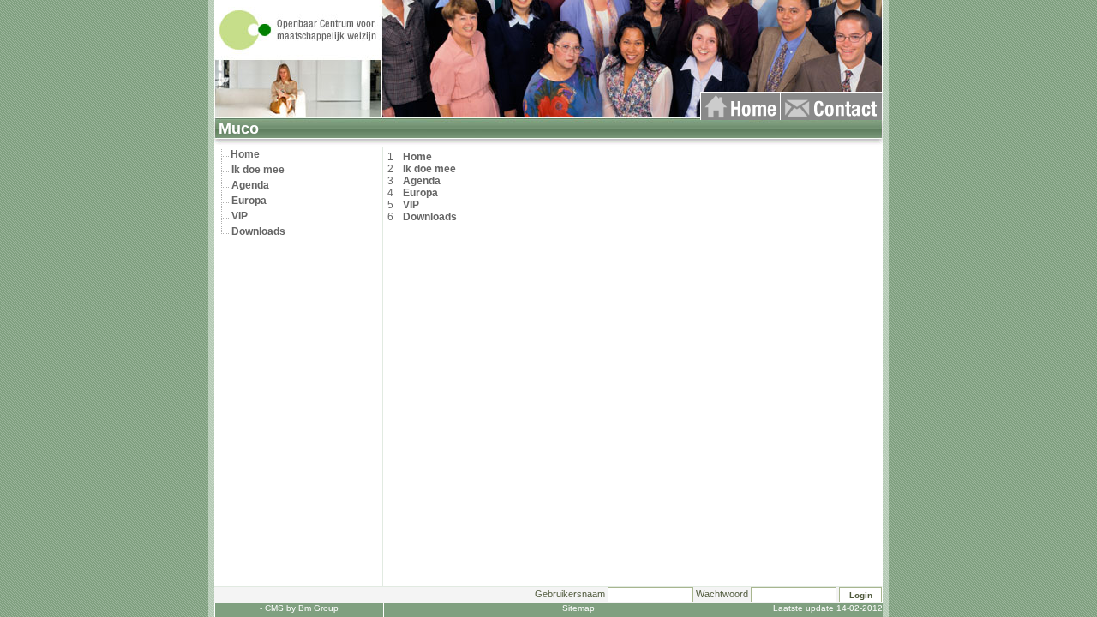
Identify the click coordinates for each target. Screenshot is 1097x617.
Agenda (250, 185)
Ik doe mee (258, 170)
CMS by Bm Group (302, 608)
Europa (249, 201)
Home (245, 154)
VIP (239, 216)
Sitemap (578, 608)
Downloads (258, 231)
